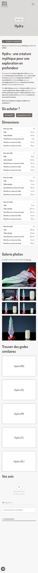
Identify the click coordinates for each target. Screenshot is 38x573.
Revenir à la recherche (13, 41)
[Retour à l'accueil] (5, 4)
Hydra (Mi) (19, 366)
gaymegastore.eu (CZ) (24, 115)
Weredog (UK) (9, 115)
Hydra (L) (19, 437)
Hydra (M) (19, 413)
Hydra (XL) (19, 461)
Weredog (19, 19)
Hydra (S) (19, 390)
